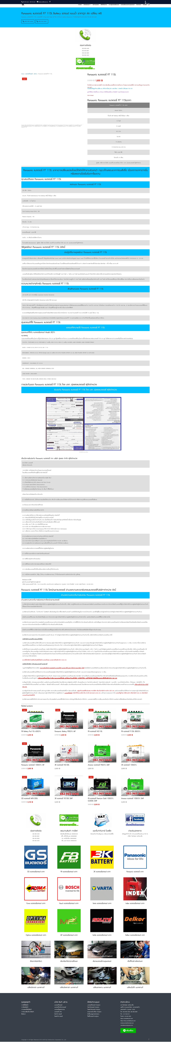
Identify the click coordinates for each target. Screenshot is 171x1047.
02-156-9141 (126, 1014)
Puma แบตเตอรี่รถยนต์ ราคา (36, 903)
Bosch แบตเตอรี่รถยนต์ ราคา (68, 903)
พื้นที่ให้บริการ (104, 5)
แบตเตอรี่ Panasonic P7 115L (39, 126)
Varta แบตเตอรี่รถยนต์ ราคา (102, 903)
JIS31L (35, 74)
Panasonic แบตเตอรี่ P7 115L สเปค (118, 105)
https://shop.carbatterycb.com (128, 1021)
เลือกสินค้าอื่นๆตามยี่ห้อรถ (69, 961)
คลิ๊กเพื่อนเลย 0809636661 (70, 836)
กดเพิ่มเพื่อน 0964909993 (70, 838)
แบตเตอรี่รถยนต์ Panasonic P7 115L (63, 126)
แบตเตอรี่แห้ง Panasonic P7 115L (73, 126)
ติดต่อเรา (145, 5)
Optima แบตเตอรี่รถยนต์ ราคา (36, 935)
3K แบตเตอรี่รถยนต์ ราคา (102, 871)
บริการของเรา (96, 5)
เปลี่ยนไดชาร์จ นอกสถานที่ (36, 987)
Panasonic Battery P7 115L (61, 125)
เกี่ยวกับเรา (138, 5)
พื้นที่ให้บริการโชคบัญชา (135, 961)
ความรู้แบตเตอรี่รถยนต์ (114, 5)
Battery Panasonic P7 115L (53, 125)
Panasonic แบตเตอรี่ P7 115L (70, 125)
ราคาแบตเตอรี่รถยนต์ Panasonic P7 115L (28, 126)
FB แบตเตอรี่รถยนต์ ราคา (69, 871)
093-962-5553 (85, 55)
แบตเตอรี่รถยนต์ (29, 74)
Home (22, 74)
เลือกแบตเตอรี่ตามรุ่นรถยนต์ (102, 961)
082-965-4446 (29, 21)
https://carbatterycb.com (126, 1018)
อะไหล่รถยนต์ (86, 5)
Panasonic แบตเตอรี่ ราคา (135, 871)
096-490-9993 (85, 53)
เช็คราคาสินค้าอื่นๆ (36, 961)
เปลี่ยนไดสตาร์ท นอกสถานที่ (69, 987)
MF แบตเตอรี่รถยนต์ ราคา (69, 935)
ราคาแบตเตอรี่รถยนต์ (137, 834)
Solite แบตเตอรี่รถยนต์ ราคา (102, 935)
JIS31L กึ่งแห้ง (29, 125)
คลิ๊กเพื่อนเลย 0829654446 (71, 834)
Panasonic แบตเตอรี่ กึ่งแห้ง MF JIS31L (36, 125)
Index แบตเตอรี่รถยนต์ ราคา (135, 903)
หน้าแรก (80, 5)
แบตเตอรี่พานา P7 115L (46, 126)
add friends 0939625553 (70, 841)
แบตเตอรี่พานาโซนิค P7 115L (54, 126)
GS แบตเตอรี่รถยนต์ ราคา (36, 871)
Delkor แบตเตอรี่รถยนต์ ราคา (135, 935)
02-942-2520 (128, 1016)
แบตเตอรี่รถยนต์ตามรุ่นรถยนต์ (127, 5)
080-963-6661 (43, 21)
